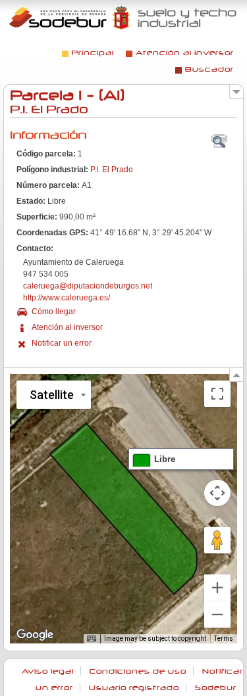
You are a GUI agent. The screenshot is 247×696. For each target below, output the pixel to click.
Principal (93, 53)
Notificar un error (62, 343)
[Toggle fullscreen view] (217, 394)
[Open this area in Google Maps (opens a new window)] (35, 634)
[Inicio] (123, 17)
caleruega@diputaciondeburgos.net (87, 285)
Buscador (209, 69)
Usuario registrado (134, 688)
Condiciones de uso (138, 671)
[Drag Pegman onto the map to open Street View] (217, 540)
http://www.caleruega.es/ (66, 297)
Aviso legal (48, 671)
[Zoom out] (217, 614)
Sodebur (215, 688)
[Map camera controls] (217, 493)
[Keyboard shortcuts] (91, 638)
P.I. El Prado (111, 169)
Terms (223, 638)
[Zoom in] (217, 587)
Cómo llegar (54, 311)
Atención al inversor (185, 53)
